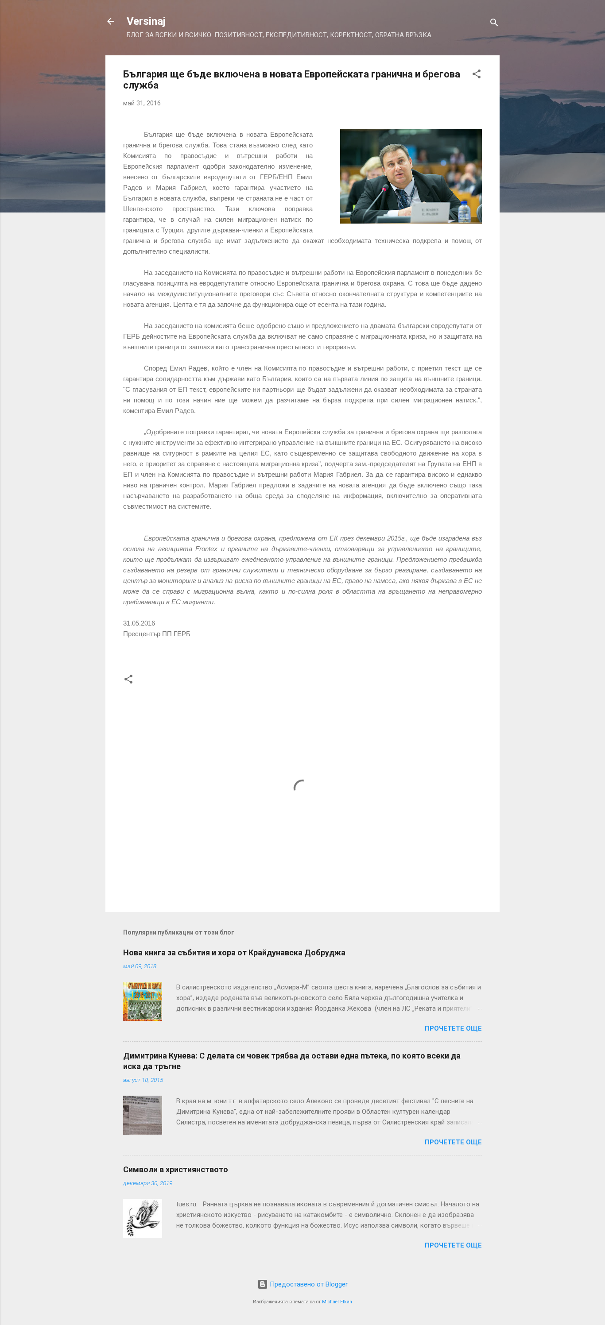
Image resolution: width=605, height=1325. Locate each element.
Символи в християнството (175, 1169)
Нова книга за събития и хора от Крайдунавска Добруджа (234, 952)
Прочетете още (453, 1028)
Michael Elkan (337, 1302)
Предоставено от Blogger (308, 1284)
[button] (476, 75)
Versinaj (146, 21)
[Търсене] (494, 24)
